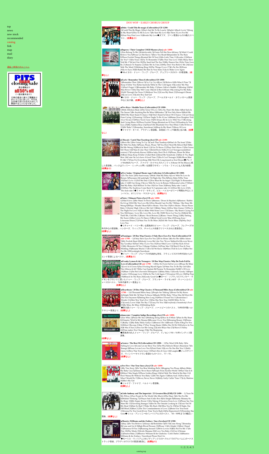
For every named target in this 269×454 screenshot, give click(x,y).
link (9, 45)
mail (9, 53)
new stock (13, 34)
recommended (15, 38)
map (9, 49)
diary (10, 57)
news (10, 30)
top (9, 26)
